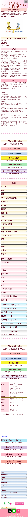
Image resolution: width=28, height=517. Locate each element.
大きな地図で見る (4, 436)
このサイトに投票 (19, 503)
